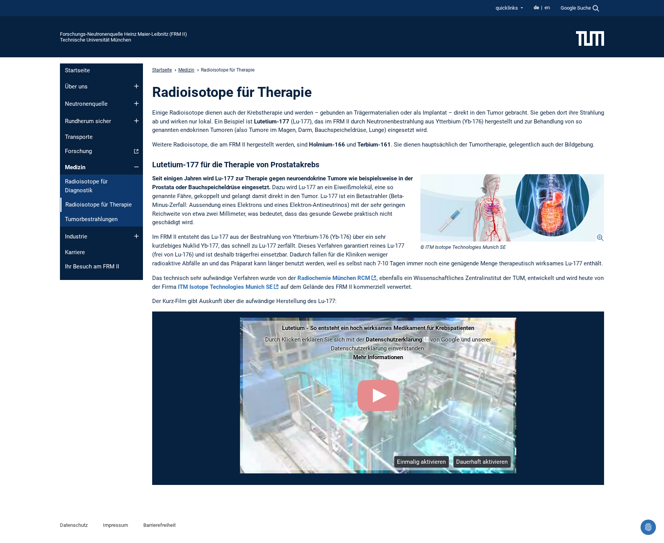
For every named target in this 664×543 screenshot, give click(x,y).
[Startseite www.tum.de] (590, 38)
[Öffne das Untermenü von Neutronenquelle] (136, 103)
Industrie (76, 236)
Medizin (75, 167)
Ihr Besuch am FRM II (92, 266)
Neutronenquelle (86, 103)
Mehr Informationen (378, 357)
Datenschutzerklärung (394, 339)
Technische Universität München (95, 40)
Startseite (77, 70)
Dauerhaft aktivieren (482, 461)
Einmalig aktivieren (421, 461)
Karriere (75, 252)
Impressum (115, 525)
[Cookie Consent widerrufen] (648, 527)
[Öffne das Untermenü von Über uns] (136, 86)
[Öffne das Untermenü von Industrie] (136, 236)
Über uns (76, 86)
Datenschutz (74, 525)
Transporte (79, 136)
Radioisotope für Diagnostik (86, 186)
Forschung (78, 151)
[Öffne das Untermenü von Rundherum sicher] (136, 120)
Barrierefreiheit (159, 525)
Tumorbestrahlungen (91, 219)
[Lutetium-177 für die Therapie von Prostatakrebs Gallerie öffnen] (512, 208)
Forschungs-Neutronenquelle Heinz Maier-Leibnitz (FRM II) (123, 34)
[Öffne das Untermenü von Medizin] (136, 167)
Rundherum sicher (88, 121)
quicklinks (507, 8)
